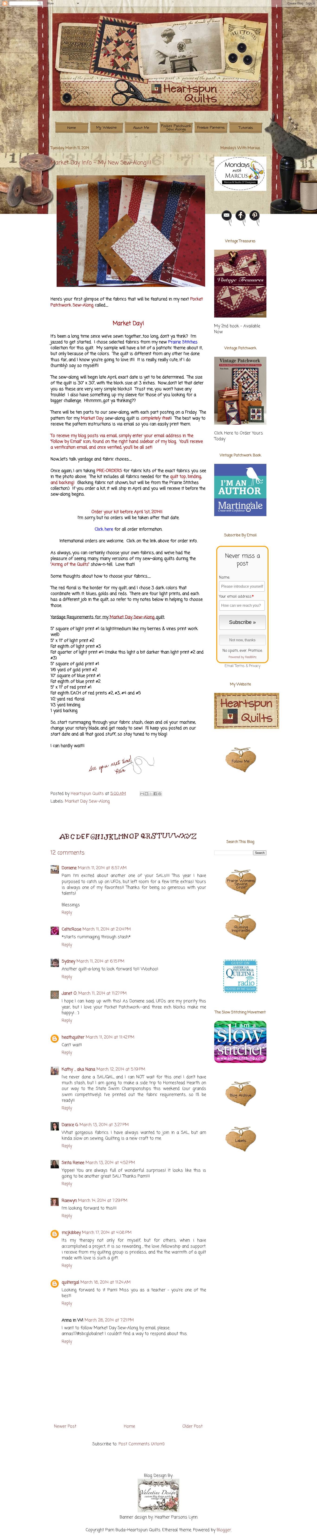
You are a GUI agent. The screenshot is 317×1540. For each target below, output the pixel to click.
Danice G (70, 1125)
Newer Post (65, 1426)
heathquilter (73, 1037)
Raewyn (69, 1200)
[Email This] (142, 793)
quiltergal (70, 1282)
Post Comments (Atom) (142, 1444)
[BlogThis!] (146, 793)
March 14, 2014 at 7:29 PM (102, 1200)
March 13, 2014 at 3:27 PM (104, 1125)
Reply (67, 912)
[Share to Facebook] (155, 793)
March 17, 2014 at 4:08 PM (107, 1232)
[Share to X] (151, 793)
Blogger (224, 1530)
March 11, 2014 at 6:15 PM (100, 961)
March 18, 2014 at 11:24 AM (106, 1282)
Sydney (68, 961)
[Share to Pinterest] (159, 793)
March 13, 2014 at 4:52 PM (110, 1163)
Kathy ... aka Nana (78, 1069)
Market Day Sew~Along (87, 801)
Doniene (69, 868)
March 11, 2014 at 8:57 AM (102, 868)
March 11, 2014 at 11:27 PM (102, 993)
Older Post (192, 1426)
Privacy (254, 666)
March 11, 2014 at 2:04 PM (107, 929)
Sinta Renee (73, 1163)
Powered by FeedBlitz (242, 657)
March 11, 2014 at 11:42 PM (110, 1037)
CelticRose (71, 929)
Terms (240, 666)
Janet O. (69, 993)
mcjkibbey (71, 1232)
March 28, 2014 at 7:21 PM (109, 1320)
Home (129, 1426)
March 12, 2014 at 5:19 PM (121, 1069)
